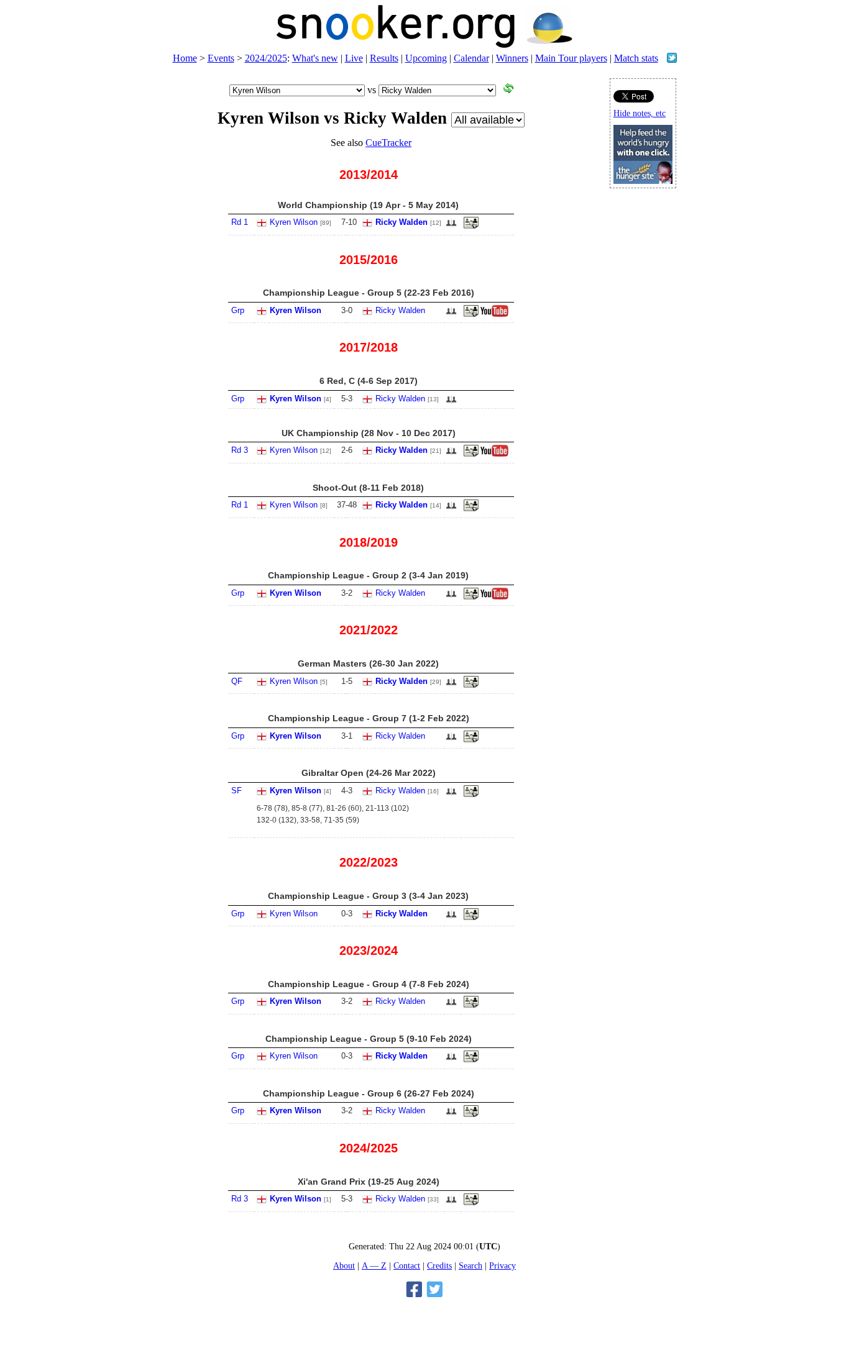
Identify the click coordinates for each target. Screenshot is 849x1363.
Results (384, 58)
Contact (406, 1265)
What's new (315, 58)
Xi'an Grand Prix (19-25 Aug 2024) (368, 1182)
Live (354, 58)
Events (221, 58)
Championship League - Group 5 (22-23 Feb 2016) (368, 293)
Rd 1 (239, 222)
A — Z (374, 1265)
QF (236, 681)
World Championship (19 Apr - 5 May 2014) (368, 205)
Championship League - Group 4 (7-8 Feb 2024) (368, 984)
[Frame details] (471, 454)
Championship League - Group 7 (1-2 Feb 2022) (368, 718)
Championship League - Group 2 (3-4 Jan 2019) (368, 575)
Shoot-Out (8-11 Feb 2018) (368, 488)
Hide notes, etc (639, 113)
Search (470, 1265)
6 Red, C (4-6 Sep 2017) (368, 381)
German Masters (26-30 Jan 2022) (368, 663)
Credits (439, 1265)
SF (236, 790)
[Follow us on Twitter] (672, 59)
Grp (237, 310)
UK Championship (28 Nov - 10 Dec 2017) (369, 433)
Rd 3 (239, 450)
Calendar (471, 58)
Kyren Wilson (294, 222)
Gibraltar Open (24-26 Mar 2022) (368, 773)
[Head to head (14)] (451, 226)
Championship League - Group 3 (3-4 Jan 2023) (368, 896)
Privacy (502, 1265)
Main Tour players (571, 58)
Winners (512, 58)
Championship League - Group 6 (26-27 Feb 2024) (368, 1093)
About (344, 1265)
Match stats (636, 58)
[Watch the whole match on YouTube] (496, 314)
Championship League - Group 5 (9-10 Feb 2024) (368, 1039)
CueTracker (388, 142)
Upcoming (426, 58)
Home (185, 58)
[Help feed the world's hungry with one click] (642, 180)
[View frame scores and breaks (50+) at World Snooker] (471, 226)
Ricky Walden (401, 222)
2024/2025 (266, 58)
